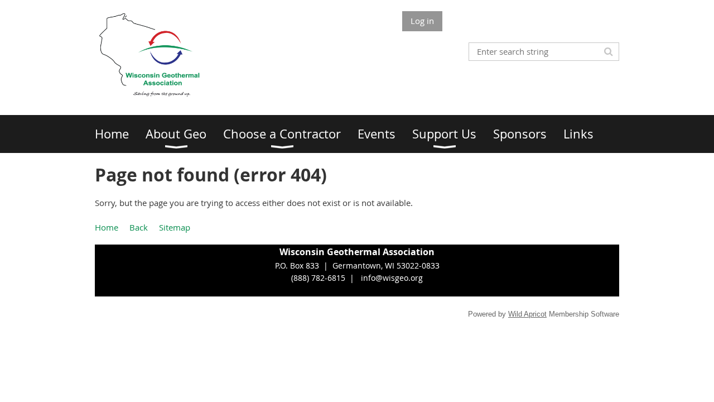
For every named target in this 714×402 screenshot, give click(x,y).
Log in (422, 20)
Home (106, 227)
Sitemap (174, 227)
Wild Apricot (527, 314)
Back (138, 227)
